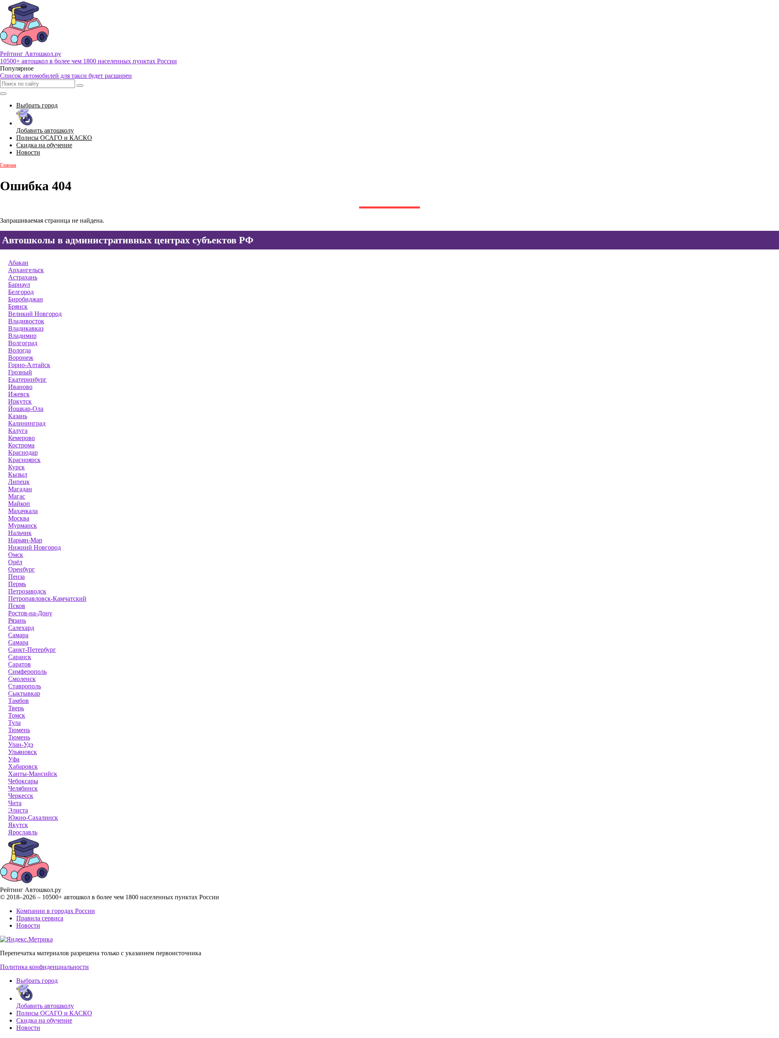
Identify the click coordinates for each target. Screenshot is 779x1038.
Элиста (18, 810)
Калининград (26, 423)
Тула (14, 722)
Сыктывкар (24, 693)
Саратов (19, 664)
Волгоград (22, 343)
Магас (16, 496)
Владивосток (26, 321)
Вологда (19, 350)
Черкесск (20, 795)
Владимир (22, 335)
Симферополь (27, 671)
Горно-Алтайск (29, 364)
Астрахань (22, 277)
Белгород (21, 291)
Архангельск (26, 269)
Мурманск (22, 525)
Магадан (20, 489)
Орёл (15, 562)
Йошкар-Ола (25, 408)
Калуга (18, 430)
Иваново (20, 386)
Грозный (20, 372)
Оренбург (21, 569)
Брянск (18, 306)
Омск (15, 554)
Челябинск (23, 788)
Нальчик (20, 532)
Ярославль (22, 832)
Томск (16, 715)
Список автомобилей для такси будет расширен (66, 75)
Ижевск (19, 394)
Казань (17, 416)
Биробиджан (25, 299)
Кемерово (21, 437)
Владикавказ (25, 328)
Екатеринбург (27, 379)
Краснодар (23, 452)
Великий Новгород (35, 313)
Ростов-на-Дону (30, 613)
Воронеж (20, 357)
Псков (16, 605)
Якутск (18, 824)
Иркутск (20, 401)
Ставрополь (24, 686)
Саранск (19, 656)
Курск (16, 467)
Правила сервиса (39, 918)
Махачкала (23, 510)
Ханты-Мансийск (32, 773)
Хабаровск (23, 766)
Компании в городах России (55, 910)
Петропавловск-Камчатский (47, 598)
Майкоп (19, 503)
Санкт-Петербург (32, 649)
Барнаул (19, 284)
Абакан (18, 262)
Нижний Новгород (34, 547)
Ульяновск (22, 751)
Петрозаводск (27, 591)
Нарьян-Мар (25, 540)
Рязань (17, 620)
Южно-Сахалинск (33, 817)
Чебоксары (23, 781)
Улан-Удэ (20, 744)
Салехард (21, 627)
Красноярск (24, 459)
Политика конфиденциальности (44, 966)
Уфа (13, 759)
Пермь (17, 583)
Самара (18, 635)
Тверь (16, 708)
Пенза (16, 576)
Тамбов (18, 700)
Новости (28, 925)
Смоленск (22, 678)
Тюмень (19, 729)
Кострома (21, 445)
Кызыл (17, 474)
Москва (18, 518)
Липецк (19, 481)
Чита (15, 802)
